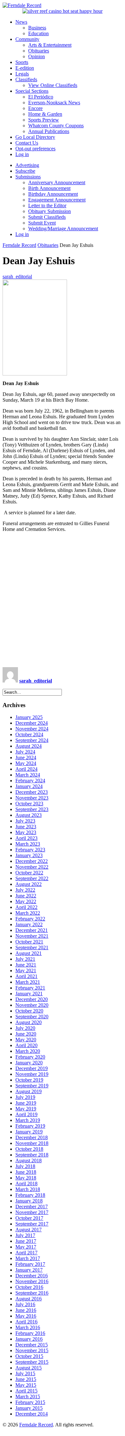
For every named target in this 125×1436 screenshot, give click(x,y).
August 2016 (28, 1298)
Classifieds (26, 79)
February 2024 (30, 780)
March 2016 (27, 1327)
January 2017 (29, 1270)
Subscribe (25, 171)
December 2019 (31, 1068)
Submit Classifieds (47, 217)
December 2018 (31, 1137)
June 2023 (25, 826)
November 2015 (31, 1350)
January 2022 (29, 924)
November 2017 (31, 1212)
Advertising (27, 165)
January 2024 (29, 786)
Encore (35, 108)
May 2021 (25, 970)
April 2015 (26, 1390)
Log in (22, 154)
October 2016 (29, 1287)
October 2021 (29, 941)
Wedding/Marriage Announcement (63, 228)
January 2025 (29, 717)
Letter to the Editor (47, 205)
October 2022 (29, 872)
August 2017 (28, 1229)
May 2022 (25, 901)
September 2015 (31, 1362)
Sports (21, 62)
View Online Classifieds (52, 85)
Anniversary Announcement (56, 182)
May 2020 (25, 1039)
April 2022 (26, 907)
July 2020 (25, 1028)
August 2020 (28, 1022)
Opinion (36, 56)
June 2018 (25, 1172)
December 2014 (31, 1413)
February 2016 (30, 1333)
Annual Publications (48, 131)
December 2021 (31, 930)
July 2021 (25, 959)
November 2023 (31, 798)
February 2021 (30, 987)
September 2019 (31, 1085)
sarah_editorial (17, 276)
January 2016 (29, 1339)
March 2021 (27, 982)
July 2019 (25, 1097)
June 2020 (25, 1034)
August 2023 (28, 815)
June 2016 (25, 1310)
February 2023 (30, 849)
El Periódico (40, 96)
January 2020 (29, 1062)
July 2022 (25, 890)
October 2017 (29, 1218)
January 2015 (29, 1408)
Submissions (28, 176)
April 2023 (26, 838)
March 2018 (27, 1189)
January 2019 (29, 1131)
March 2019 (27, 1120)
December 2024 (31, 723)
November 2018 (31, 1143)
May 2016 (25, 1316)
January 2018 (29, 1200)
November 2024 (31, 728)
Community (27, 39)
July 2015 (25, 1373)
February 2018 (30, 1195)
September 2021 (31, 947)
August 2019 (28, 1091)
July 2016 (25, 1304)
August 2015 (28, 1367)
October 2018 (29, 1149)
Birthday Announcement (53, 194)
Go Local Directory (35, 137)
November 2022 (31, 867)
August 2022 (28, 884)
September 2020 (31, 1016)
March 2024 (27, 774)
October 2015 (29, 1356)
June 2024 (25, 757)
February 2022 (30, 918)
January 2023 (29, 855)
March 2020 (27, 1051)
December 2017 (31, 1206)
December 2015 (31, 1344)
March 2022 (27, 913)
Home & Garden (45, 114)
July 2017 (25, 1235)
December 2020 (31, 999)
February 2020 (30, 1057)
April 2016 (26, 1321)
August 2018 (28, 1160)
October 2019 (29, 1080)
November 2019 (31, 1074)
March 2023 (27, 844)
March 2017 (27, 1258)
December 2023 (31, 792)
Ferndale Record (19, 245)
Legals (22, 73)
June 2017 (25, 1241)
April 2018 (26, 1183)
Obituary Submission (49, 211)
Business (37, 27)
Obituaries (38, 50)
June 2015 (25, 1379)
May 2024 (25, 763)
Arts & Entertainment (49, 45)
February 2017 (30, 1264)
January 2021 (29, 993)
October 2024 (29, 734)
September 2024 (31, 740)
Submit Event (42, 222)
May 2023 (25, 832)
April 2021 (26, 976)
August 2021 (28, 953)
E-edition (24, 68)
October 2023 (29, 803)
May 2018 (25, 1177)
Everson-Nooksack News (54, 102)
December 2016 (31, 1275)
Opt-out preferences (35, 148)
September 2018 (31, 1154)
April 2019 (26, 1114)
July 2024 (25, 751)
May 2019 (25, 1108)
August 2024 (28, 746)
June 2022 (25, 895)
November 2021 (31, 936)
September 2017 (31, 1224)
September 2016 (31, 1293)
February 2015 (30, 1402)
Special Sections (31, 91)
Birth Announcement (49, 188)
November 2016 (31, 1281)
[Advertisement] (62, 599)
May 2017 (25, 1247)
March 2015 (27, 1396)
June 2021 (25, 964)
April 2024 (26, 769)
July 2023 (25, 821)
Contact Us (26, 143)
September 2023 (31, 809)
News (21, 22)
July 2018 (25, 1166)
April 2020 (26, 1045)
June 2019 (25, 1103)
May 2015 (25, 1385)
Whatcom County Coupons (56, 125)
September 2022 (31, 878)
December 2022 (31, 861)
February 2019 (30, 1126)
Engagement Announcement (57, 199)
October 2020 (29, 1011)
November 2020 (31, 1005)
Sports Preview (43, 119)
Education (38, 33)
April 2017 (26, 1252)
